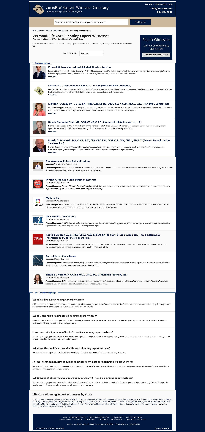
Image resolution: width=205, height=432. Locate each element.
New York (59, 404)
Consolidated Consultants (61, 256)
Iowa (145, 400)
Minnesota (89, 402)
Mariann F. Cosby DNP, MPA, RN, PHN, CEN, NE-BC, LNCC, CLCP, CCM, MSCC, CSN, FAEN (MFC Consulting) (108, 104)
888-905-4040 (164, 12)
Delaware (118, 400)
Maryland (66, 402)
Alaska (43, 400)
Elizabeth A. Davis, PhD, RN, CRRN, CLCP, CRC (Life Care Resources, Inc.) (89, 86)
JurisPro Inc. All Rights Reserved (52, 428)
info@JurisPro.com (121, 424)
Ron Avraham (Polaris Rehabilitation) (68, 161)
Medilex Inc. (53, 198)
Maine (73, 402)
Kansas (168, 400)
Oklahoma (73, 404)
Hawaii (139, 400)
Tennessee (136, 404)
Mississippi (106, 402)
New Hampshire (159, 402)
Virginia (155, 404)
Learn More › (52, 76)
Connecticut (92, 400)
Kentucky (36, 402)
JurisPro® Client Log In (163, 4)
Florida (126, 400)
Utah (149, 404)
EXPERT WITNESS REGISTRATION (156, 55)
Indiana (162, 400)
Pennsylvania (90, 404)
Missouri (97, 402)
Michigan (80, 402)
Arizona (66, 400)
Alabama (50, 400)
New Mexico (43, 404)
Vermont (41, 31)
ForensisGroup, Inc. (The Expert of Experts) (71, 180)
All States (36, 400)
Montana (115, 402)
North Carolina (125, 402)
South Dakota (125, 404)
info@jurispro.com (161, 9)
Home (35, 31)
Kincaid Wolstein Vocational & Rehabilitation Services (79, 67)
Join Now (148, 4)
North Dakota (137, 402)
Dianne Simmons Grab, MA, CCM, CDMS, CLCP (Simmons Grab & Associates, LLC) (94, 122)
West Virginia (57, 406)
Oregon (81, 404)
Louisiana (44, 402)
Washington (37, 406)
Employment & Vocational (55, 31)
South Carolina (113, 404)
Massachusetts (55, 402)
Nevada (52, 404)
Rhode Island (101, 404)
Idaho (149, 400)
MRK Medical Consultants (61, 217)
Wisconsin (47, 406)
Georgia (132, 400)
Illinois (155, 400)
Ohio (66, 404)
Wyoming (67, 406)
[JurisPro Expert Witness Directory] (70, 9)
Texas (144, 404)
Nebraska (148, 402)
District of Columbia (106, 400)
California (74, 400)
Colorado (82, 400)
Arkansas (58, 400)
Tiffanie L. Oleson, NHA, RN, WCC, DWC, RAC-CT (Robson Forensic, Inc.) (86, 275)
